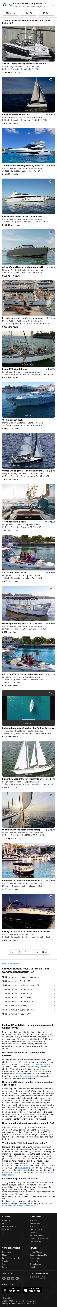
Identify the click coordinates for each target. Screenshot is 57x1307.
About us (6, 1220)
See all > (6, 1267)
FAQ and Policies (9, 1226)
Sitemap (21, 1303)
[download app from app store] (32, 1290)
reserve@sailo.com (25, 1168)
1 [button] (19, 952)
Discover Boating (36, 1235)
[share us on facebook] (8, 1278)
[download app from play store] (11, 1290)
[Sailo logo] (6, 1298)
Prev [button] (12, 952)
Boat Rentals (34, 1223)
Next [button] (44, 952)
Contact (5, 1229)
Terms (13, 1303)
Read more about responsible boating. (19, 1205)
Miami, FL (33, 1261)
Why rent (33, 1220)
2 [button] (25, 952)
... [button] (31, 952)
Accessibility (32, 1303)
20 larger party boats (29, 1076)
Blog (4, 1223)
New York (6, 1252)
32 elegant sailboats (42, 1064)
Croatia (5, 1261)
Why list (32, 1226)
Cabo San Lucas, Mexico (39, 1255)
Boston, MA (34, 1258)
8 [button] (37, 952)
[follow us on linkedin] (17, 1278)
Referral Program (36, 1241)
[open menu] (54, 5)
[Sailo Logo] (4, 5)
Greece (5, 1264)
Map (27, 13)
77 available (18, 1073)
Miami (4, 1255)
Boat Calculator (35, 1229)
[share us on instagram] (12, 1278)
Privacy (5, 1303)
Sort (48, 13)
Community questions (38, 1238)
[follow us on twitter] (4, 1278)
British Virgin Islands (11, 1258)
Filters (9, 13)
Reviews (33, 1232)
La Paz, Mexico (35, 1252)
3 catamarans (32, 1066)
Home (4, 964)
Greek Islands (35, 1264)
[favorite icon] (51, 28)
